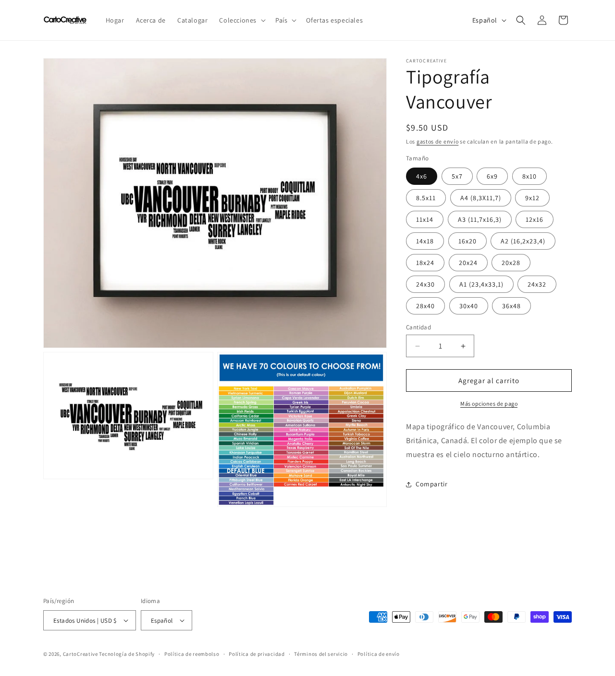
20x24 (468, 262)
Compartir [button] (431, 484)
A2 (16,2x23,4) (523, 241)
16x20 (467, 241)
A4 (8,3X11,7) (480, 197)
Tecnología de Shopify (127, 654)
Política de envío (378, 654)
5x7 (457, 176)
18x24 (425, 262)
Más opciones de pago (488, 403)
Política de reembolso (192, 654)
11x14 (424, 219)
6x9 (492, 176)
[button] (241, 20)
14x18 (425, 241)
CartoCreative (80, 654)
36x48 (511, 306)
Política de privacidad (256, 654)
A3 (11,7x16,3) (480, 219)
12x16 (534, 219)
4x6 (421, 176)
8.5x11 (426, 197)
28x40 (425, 306)
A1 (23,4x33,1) (481, 284)
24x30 (425, 284)
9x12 (532, 197)
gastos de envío (438, 141)
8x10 (529, 176)
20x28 (511, 262)
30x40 (468, 306)
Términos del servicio (321, 654)
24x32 (537, 284)
